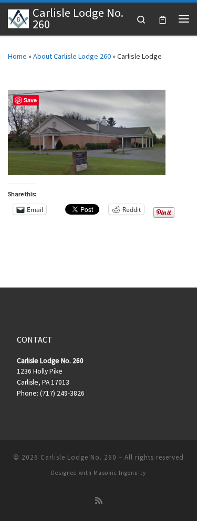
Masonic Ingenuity (120, 472)
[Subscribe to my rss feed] (98, 500)
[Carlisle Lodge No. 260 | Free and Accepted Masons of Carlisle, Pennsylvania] (18, 17)
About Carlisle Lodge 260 (72, 56)
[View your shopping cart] (162, 19)
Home (17, 56)
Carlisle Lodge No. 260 (78, 457)
